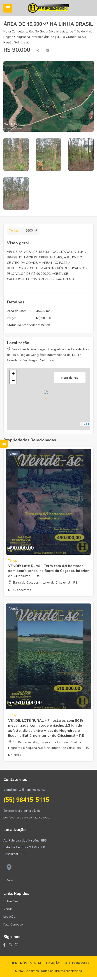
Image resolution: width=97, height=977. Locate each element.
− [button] (13, 380)
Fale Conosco (13, 924)
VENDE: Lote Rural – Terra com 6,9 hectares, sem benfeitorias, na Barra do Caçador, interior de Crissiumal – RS (48, 570)
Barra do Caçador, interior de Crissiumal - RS (45, 582)
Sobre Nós (10, 901)
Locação (9, 917)
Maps (9, 880)
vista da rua (70, 378)
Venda (46, 325)
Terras (13, 230)
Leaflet (85, 424)
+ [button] (13, 373)
